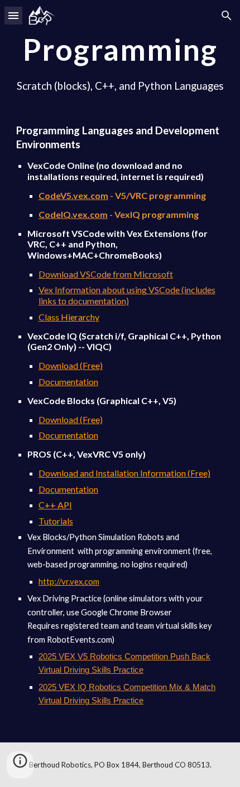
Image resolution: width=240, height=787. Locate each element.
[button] (13, 15)
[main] (120, 371)
